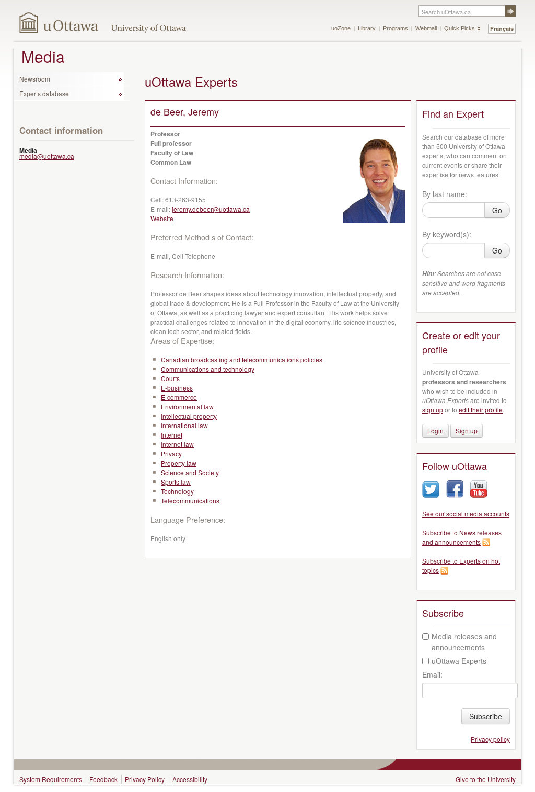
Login (435, 430)
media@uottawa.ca (46, 156)
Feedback (103, 779)
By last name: (444, 194)
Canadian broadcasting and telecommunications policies (241, 359)
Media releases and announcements (464, 641)
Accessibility (189, 779)
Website (161, 218)
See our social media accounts (465, 513)
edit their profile (481, 409)
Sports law (176, 481)
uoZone (341, 28)
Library (367, 28)
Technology (177, 491)
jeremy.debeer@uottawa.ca (211, 208)
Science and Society (190, 472)
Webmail (426, 28)
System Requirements (50, 779)
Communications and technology (207, 368)
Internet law (177, 444)
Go (497, 210)
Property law (178, 462)
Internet (171, 434)
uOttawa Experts (459, 661)
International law (184, 425)
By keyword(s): (446, 234)
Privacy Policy (145, 779)
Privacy (171, 453)
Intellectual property (189, 415)
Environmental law (187, 406)
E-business (177, 387)
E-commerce (179, 397)
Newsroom (34, 78)
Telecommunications (190, 500)
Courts (170, 378)
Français (502, 28)
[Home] (59, 22)
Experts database (44, 93)
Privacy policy (490, 738)
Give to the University (486, 779)
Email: (432, 674)
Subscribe (485, 716)
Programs (395, 28)
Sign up (467, 430)
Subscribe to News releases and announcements (462, 537)
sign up (432, 409)
